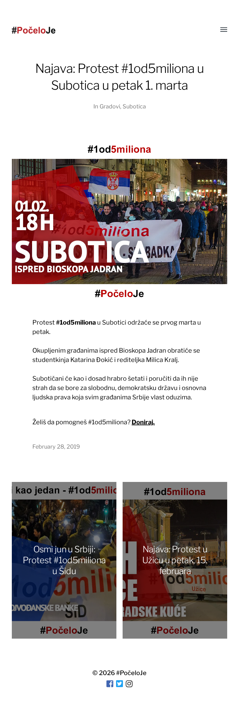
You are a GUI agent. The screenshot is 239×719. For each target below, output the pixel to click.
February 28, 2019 (56, 446)
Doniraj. (143, 422)
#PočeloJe (131, 673)
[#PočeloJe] (33, 30)
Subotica (134, 106)
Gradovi (110, 106)
